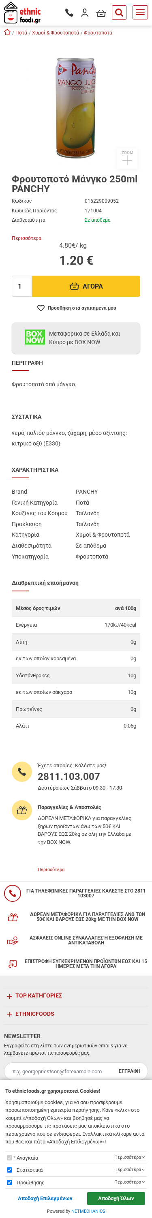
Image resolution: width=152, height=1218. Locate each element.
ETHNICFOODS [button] (34, 1013)
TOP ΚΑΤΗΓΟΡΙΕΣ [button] (38, 995)
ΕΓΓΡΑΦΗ (129, 1071)
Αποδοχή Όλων (116, 1198)
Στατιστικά (30, 1170)
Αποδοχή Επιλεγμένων (45, 1198)
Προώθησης (31, 1182)
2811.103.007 (69, 776)
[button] (76, 104)
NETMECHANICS (88, 1211)
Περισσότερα (26, 238)
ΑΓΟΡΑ (93, 286)
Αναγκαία (27, 1158)
